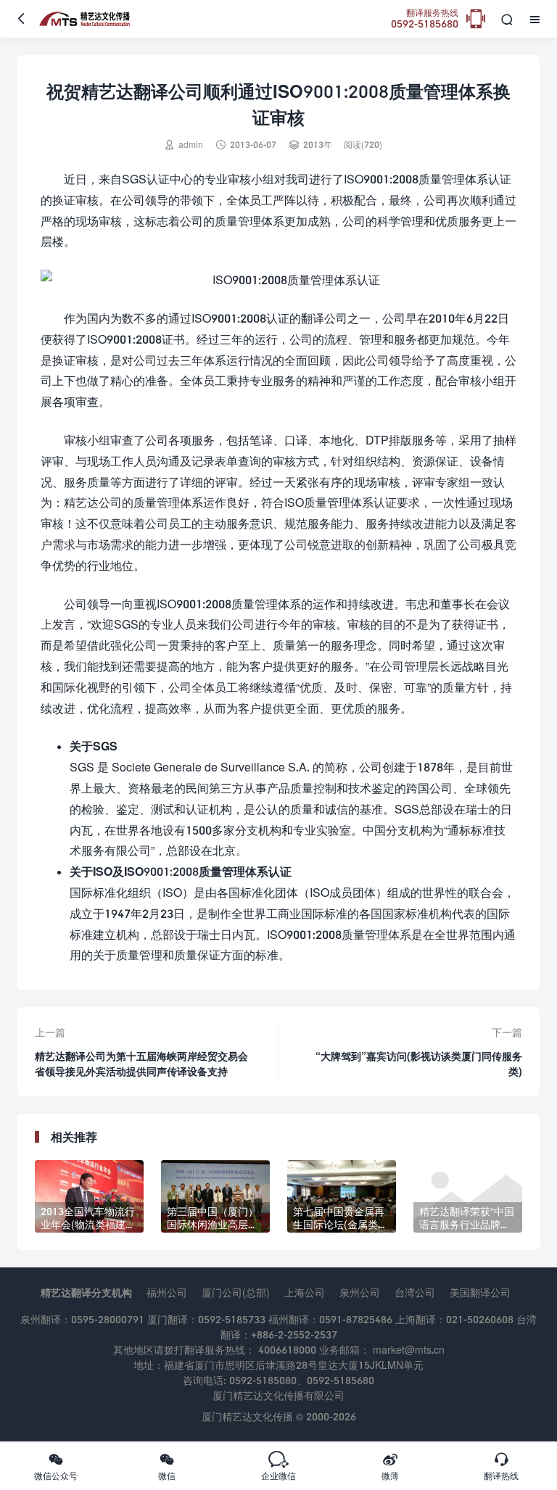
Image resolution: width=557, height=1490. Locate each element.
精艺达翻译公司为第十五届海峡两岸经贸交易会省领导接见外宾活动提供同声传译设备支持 (141, 1063)
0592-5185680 (424, 19)
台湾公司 (415, 1292)
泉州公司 (359, 1292)
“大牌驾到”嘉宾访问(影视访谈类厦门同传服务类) (418, 1063)
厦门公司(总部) (236, 1292)
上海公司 (304, 1292)
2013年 (317, 144)
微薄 (390, 1466)
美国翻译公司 (480, 1292)
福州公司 (167, 1292)
